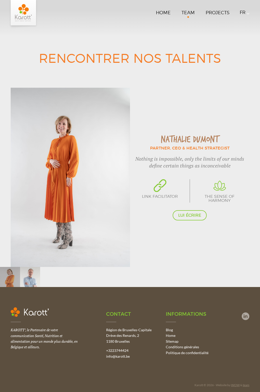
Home (163, 13)
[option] (130, 177)
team (246, 385)
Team (188, 13)
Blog (169, 330)
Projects (218, 13)
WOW (235, 385)
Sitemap (172, 341)
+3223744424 (117, 350)
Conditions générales (182, 347)
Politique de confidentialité (187, 353)
